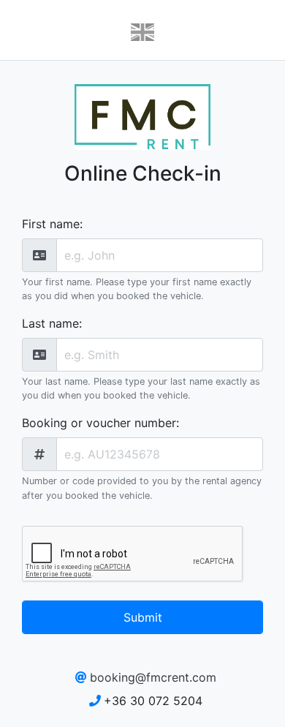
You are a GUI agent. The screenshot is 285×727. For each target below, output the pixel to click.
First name (51, 223)
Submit (142, 617)
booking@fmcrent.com (153, 677)
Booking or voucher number (99, 422)
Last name (50, 323)
